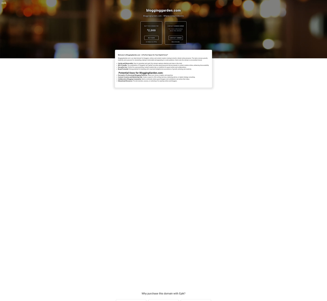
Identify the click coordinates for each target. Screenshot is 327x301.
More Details (176, 42)
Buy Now (151, 38)
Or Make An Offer (151, 42)
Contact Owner (176, 38)
